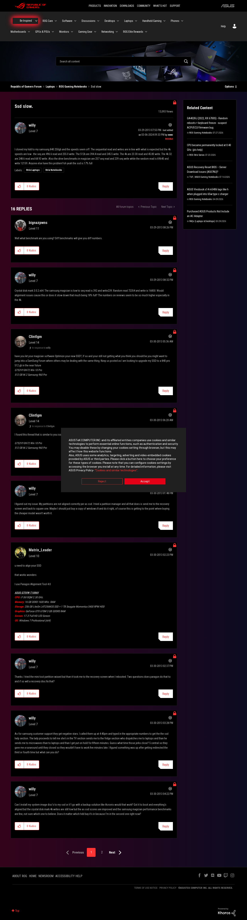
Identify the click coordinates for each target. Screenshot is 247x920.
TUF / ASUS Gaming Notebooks (204, 177)
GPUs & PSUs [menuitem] (42, 31)
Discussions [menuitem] (88, 20)
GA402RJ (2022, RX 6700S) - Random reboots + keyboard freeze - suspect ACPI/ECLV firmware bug (207, 123)
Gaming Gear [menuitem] (85, 31)
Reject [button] (102, 481)
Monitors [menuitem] (64, 31)
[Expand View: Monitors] (72, 31)
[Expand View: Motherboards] (29, 31)
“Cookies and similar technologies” (116, 470)
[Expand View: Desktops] (118, 21)
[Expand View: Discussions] (98, 21)
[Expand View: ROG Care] (56, 21)
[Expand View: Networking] (117, 31)
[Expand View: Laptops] (136, 21)
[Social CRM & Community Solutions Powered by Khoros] (226, 911)
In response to (41, 347)
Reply (165, 186)
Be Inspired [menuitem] (26, 20)
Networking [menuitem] (108, 31)
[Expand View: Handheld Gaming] (164, 21)
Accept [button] (145, 481)
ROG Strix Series (197, 155)
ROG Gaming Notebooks (73, 86)
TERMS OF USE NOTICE (145, 887)
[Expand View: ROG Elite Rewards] (146, 31)
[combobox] (123, 61)
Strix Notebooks (53, 170)
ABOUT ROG (19, 876)
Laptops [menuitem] (128, 20)
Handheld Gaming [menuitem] (152, 20)
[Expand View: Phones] (182, 21)
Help (223, 26)
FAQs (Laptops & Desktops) (202, 221)
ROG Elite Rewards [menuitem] (133, 31)
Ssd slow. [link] (96, 86)
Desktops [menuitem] (110, 20)
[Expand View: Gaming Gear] (95, 31)
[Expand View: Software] (75, 21)
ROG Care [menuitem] (48, 20)
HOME (32, 876)
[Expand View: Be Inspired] (36, 20)
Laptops (50, 86)
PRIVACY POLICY (167, 887)
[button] (19, 186)
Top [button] (17, 910)
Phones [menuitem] (175, 20)
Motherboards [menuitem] (18, 31)
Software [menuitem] (67, 20)
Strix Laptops (33, 170)
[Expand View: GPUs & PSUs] (53, 31)
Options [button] (229, 86)
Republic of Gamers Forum (26, 86)
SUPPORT (175, 5)
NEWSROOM (45, 876)
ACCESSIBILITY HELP (68, 876)
